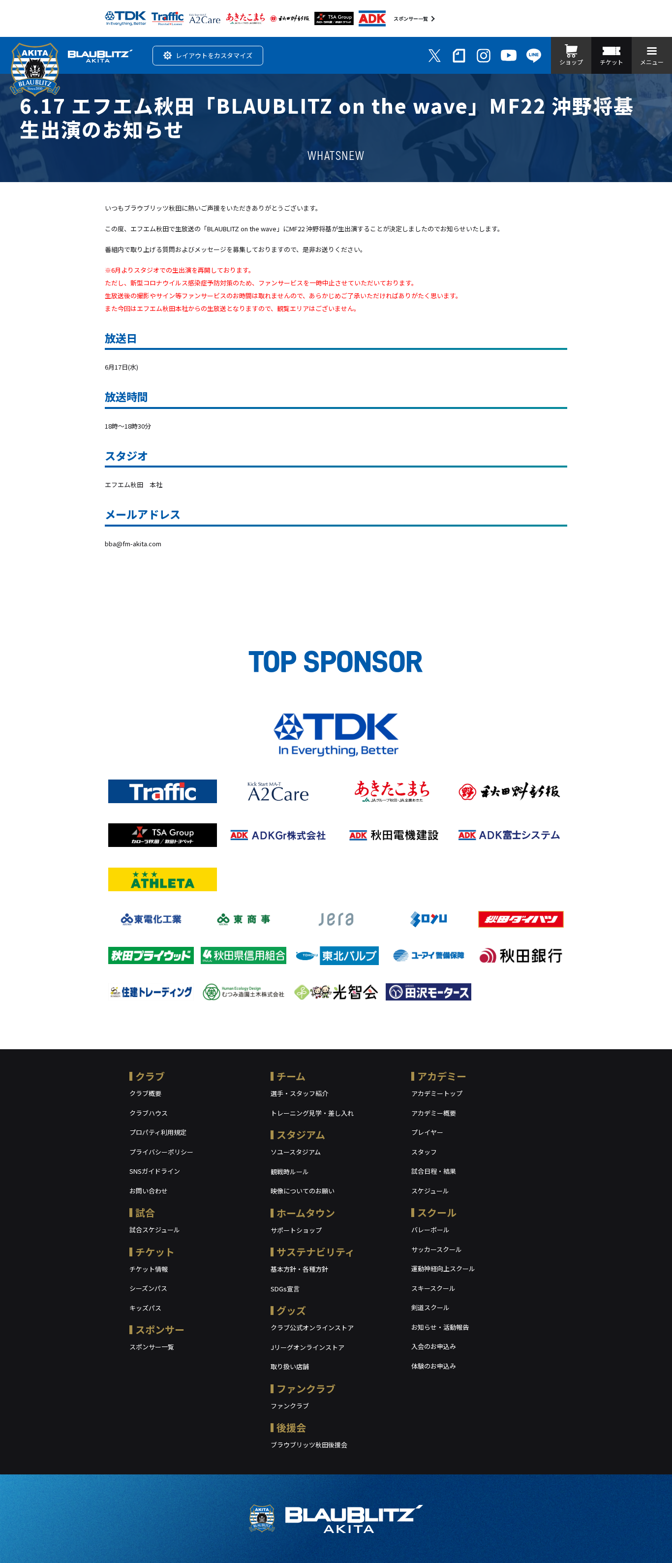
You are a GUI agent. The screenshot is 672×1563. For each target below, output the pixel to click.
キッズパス (145, 1308)
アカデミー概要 (433, 1113)
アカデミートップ (436, 1093)
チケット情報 (148, 1269)
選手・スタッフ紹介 (299, 1093)
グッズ (291, 1310)
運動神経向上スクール (443, 1268)
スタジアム (300, 1134)
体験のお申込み (433, 1366)
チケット (155, 1252)
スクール (437, 1212)
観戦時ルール (290, 1171)
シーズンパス (148, 1288)
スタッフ (424, 1152)
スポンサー (159, 1329)
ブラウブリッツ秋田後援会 (309, 1444)
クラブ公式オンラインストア (312, 1327)
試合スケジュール (154, 1229)
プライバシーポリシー (161, 1152)
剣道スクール (430, 1307)
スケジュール (430, 1190)
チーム (290, 1076)
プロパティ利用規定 (157, 1132)
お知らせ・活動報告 (440, 1327)
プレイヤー (427, 1132)
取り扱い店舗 (290, 1366)
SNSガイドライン (154, 1171)
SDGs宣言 (285, 1288)
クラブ (150, 1076)
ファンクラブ (306, 1388)
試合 (145, 1212)
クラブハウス (148, 1113)
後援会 (291, 1427)
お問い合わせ (148, 1190)
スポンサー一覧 (411, 18)
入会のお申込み (433, 1346)
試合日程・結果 (433, 1171)
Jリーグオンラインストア (307, 1347)
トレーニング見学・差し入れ (312, 1113)
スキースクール (433, 1288)
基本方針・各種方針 (299, 1269)
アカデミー (441, 1076)
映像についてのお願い (303, 1190)
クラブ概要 (145, 1093)
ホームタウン (305, 1213)
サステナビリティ (315, 1252)
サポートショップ (296, 1230)
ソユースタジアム (296, 1152)
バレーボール (430, 1229)
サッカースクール (436, 1249)
